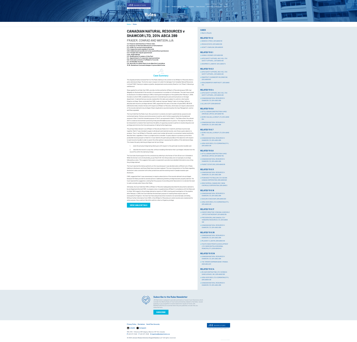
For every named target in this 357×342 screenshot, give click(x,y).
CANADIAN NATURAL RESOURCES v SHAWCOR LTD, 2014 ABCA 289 (213, 99)
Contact (214, 4)
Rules (185, 6)
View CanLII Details (138, 205)
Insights (191, 6)
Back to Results (207, 33)
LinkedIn (132, 328)
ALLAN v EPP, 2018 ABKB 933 (211, 103)
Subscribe (161, 312)
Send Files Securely (153, 324)
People (167, 6)
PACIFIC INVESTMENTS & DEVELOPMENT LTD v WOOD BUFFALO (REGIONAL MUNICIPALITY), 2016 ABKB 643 (215, 246)
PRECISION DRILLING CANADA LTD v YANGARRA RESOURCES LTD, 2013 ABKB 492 (215, 220)
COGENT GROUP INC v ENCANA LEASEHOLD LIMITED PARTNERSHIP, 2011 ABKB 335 (216, 213)
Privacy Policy (131, 324)
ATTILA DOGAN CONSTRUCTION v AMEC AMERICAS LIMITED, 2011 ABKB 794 (214, 113)
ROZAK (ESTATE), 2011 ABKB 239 (212, 44)
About (226, 6)
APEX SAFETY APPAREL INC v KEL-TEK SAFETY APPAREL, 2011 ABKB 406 (214, 59)
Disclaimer (141, 324)
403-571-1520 (132, 334)
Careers (207, 4)
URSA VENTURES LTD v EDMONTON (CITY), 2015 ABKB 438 (215, 144)
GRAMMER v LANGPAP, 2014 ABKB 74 (214, 64)
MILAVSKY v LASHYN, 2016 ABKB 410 (213, 241)
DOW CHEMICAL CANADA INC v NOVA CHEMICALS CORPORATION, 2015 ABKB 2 (214, 184)
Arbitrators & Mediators (214, 6)
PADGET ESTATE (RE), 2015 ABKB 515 (213, 164)
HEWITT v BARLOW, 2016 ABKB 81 (212, 47)
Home (129, 24)
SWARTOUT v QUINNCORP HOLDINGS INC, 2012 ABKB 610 (215, 78)
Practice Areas (176, 6)
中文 (226, 4)
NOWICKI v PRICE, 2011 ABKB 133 (212, 41)
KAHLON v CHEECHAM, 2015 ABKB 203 (214, 199)
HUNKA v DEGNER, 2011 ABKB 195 (212, 55)
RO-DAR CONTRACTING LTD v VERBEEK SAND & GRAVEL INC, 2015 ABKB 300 (214, 273)
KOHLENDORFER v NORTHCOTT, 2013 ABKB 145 (215, 84)
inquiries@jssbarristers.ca (161, 334)
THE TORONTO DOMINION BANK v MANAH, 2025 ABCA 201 (215, 263)
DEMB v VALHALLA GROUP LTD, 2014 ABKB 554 (215, 118)
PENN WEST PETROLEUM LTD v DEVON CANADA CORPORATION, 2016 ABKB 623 (214, 179)
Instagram (142, 328)
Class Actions (200, 6)
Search (221, 4)
